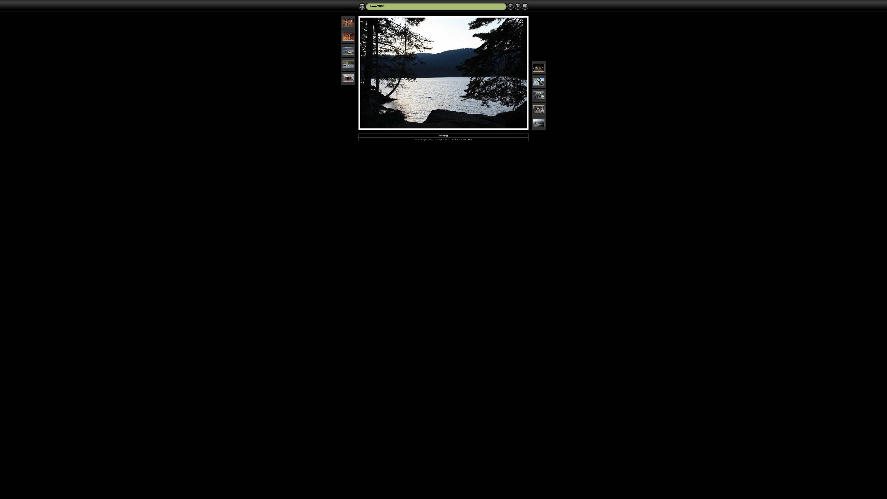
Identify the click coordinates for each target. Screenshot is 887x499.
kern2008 (377, 6)
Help (470, 139)
